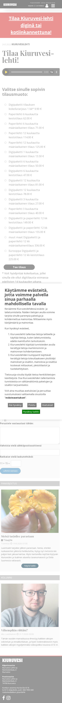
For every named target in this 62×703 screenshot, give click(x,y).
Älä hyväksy (15, 405)
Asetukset (47, 405)
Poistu (31, 405)
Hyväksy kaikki (31, 411)
